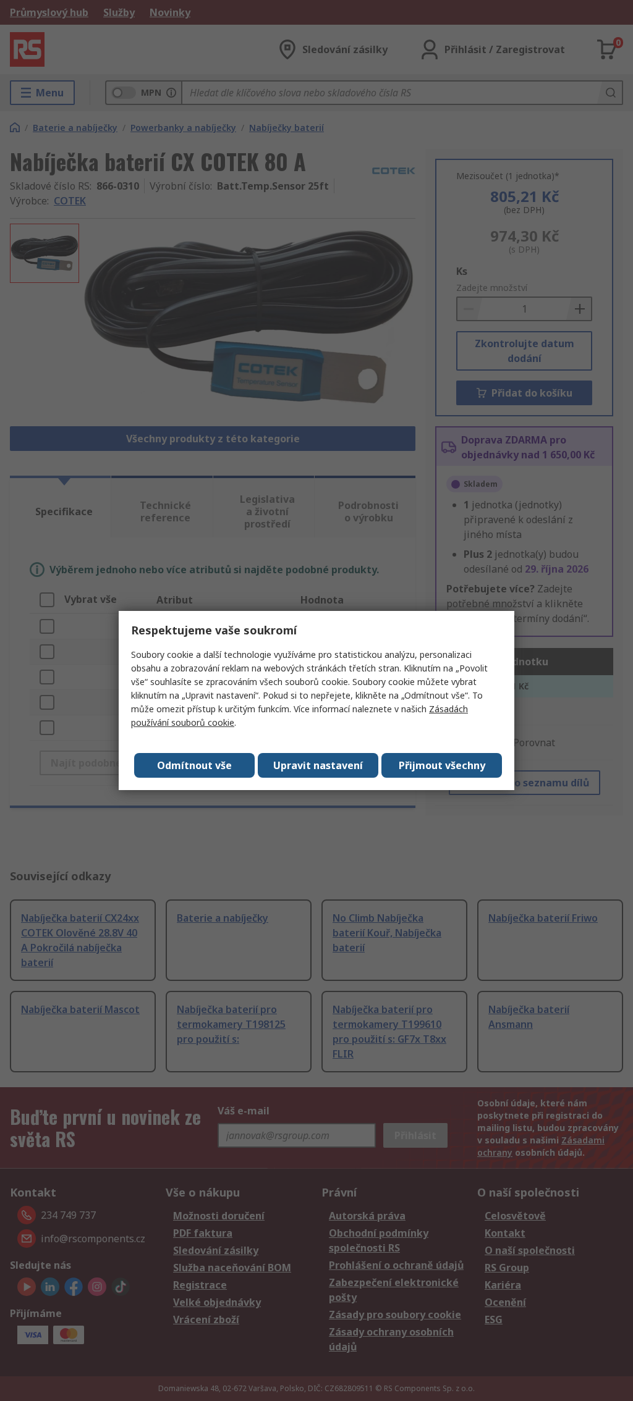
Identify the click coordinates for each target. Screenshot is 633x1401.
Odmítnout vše (194, 765)
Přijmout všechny (442, 765)
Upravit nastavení (318, 765)
